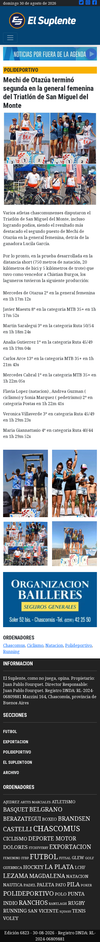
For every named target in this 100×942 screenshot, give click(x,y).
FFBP (25, 858)
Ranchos (33, 902)
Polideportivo (78, 645)
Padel (30, 884)
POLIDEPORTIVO (17, 752)
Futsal (65, 858)
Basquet (15, 809)
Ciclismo (35, 645)
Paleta (45, 884)
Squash (65, 911)
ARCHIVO (11, 772)
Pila (73, 884)
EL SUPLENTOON (17, 762)
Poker (86, 885)
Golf (89, 858)
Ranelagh (58, 903)
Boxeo (49, 819)
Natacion (54, 645)
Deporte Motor (52, 838)
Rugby (76, 902)
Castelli (17, 829)
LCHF (80, 867)
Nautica (13, 885)
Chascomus (14, 645)
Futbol (44, 856)
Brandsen (74, 818)
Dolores (15, 847)
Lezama (15, 875)
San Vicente (43, 911)
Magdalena (47, 875)
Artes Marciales (36, 802)
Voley (10, 918)
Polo (61, 894)
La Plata (59, 866)
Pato (60, 885)
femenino (11, 858)
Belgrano (45, 809)
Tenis (79, 910)
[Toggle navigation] (10, 38)
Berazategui (22, 818)
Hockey (33, 867)
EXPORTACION (15, 741)
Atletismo (63, 802)
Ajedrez (11, 801)
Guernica (12, 867)
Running (11, 651)
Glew (78, 857)
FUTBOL (10, 731)
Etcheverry (38, 848)
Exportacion (70, 847)
